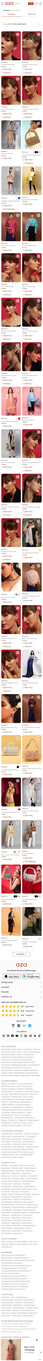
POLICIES (5, 992)
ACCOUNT (5, 987)
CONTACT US (6, 997)
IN (41, 1352)
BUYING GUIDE (7, 982)
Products (11, 14)
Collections (31, 14)
